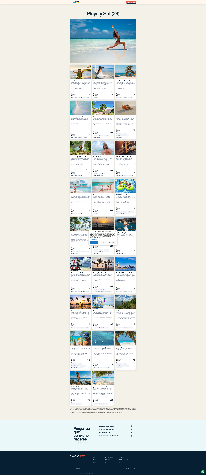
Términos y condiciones (84, 473)
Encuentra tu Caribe (131, 2)
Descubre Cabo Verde (99, 195)
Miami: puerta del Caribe (77, 273)
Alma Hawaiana (75, 81)
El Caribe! (118, 2)
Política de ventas (83, 471)
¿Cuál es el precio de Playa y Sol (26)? (105, 426)
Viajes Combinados (102, 173)
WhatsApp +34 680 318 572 (123, 459)
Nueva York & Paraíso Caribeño (124, 273)
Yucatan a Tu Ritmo (76, 387)
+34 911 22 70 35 (121, 457)
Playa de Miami (97, 311)
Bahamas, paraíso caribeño (78, 117)
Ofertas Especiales (97, 137)
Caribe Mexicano (119, 137)
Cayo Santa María (97, 157)
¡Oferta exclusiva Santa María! (101, 387)
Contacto (123, 2)
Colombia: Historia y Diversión (124, 157)
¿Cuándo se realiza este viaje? (104, 432)
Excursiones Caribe (97, 291)
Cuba (102, 175)
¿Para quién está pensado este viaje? (105, 429)
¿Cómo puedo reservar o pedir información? (107, 435)
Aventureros (125, 97)
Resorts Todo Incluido (120, 135)
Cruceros (73, 195)
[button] (115, 231)
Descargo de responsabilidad (92, 471)
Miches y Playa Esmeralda (100, 273)
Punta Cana (118, 213)
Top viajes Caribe (96, 460)
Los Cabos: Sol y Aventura (123, 233)
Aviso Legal (91, 473)
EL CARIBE (77, 456)
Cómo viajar (113, 2)
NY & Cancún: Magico (76, 311)
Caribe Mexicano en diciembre (124, 117)
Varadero (72, 253)
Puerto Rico (119, 311)
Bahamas (106, 464)
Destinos (107, 2)
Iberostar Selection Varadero (78, 233)
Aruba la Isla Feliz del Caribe (123, 81)
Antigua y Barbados (98, 81)
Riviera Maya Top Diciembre (123, 347)
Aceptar (94, 242)
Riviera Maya (127, 135)
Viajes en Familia (74, 97)
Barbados (95, 117)
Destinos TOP (95, 459)
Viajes (103, 2)
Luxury (102, 291)
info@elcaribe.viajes (121, 460)
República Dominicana (124, 213)
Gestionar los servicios (93, 239)
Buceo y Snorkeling (86, 97)
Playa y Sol (80, 97)
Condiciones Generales (102, 471)
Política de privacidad (121, 471)
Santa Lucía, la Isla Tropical (100, 347)
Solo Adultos (96, 253)
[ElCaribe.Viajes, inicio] (76, 2)
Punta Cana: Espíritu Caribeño (79, 347)
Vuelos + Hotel (106, 135)
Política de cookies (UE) (112, 471)
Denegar (103, 242)
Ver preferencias (112, 242)
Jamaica (106, 462)
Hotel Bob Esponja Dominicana (124, 195)
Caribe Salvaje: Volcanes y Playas (79, 157)
